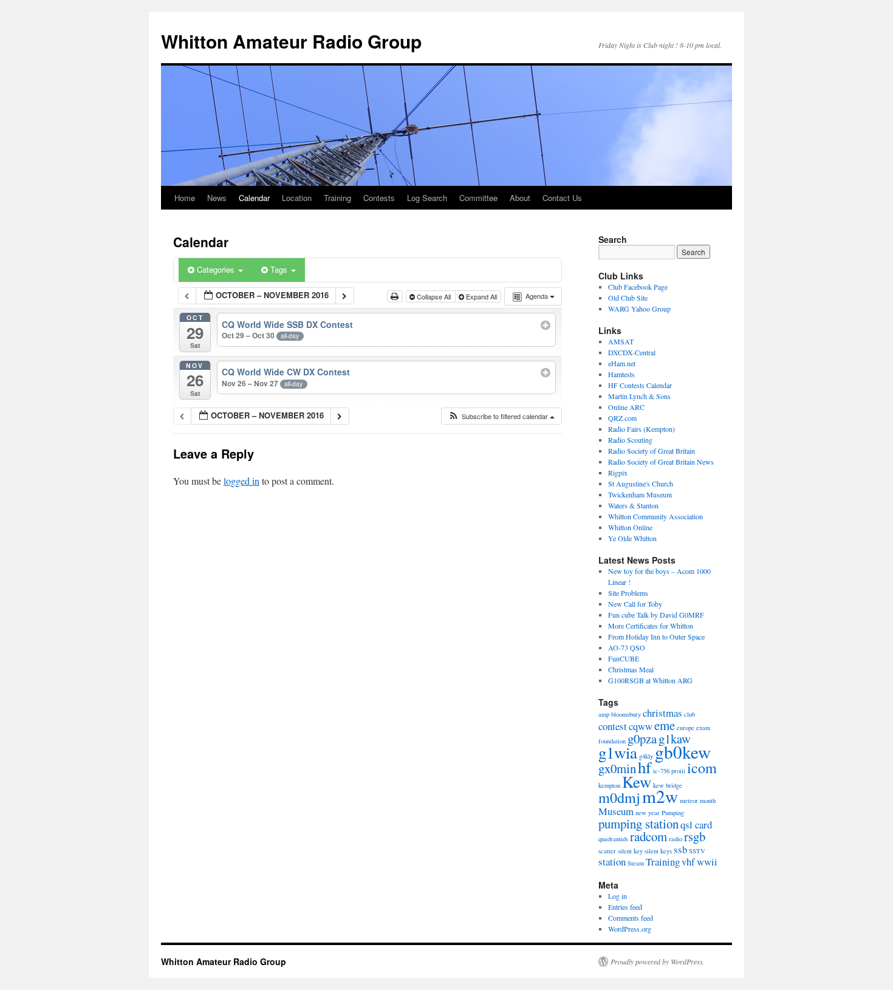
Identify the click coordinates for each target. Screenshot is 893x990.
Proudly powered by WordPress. (658, 961)
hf (644, 767)
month (708, 800)
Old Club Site (628, 297)
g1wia (617, 752)
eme (664, 725)
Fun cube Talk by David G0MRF (656, 615)
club (689, 714)
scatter (607, 851)
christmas (662, 713)
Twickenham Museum (640, 494)
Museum (616, 811)
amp (603, 714)
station (612, 862)
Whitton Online (630, 527)
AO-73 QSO (626, 647)
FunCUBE (623, 658)
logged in (241, 480)
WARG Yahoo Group (639, 308)
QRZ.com (622, 418)
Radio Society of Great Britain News (661, 461)
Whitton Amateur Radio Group (291, 41)
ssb (680, 849)
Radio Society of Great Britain (651, 451)
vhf (688, 862)
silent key (630, 851)
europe (685, 727)
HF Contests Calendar (640, 385)
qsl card (696, 824)
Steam (636, 863)
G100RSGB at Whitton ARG (650, 680)
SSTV (697, 851)
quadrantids (613, 839)
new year (647, 812)
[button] (501, 416)
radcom (648, 836)
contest (612, 726)
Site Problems (628, 593)
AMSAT (621, 341)
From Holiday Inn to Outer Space (656, 636)
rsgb (694, 836)
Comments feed (630, 918)
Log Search (427, 197)
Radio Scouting (630, 440)
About (520, 197)
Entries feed (625, 907)
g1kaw (675, 738)
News (217, 197)
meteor (689, 800)
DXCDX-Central (631, 352)
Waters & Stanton (633, 505)
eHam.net (621, 363)
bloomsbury (626, 714)
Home (184, 197)
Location (297, 197)
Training (337, 197)
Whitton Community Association (655, 516)
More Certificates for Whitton (650, 625)
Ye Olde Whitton (632, 538)
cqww (640, 726)
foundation (612, 741)
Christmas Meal (631, 669)
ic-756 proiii (669, 770)
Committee (478, 197)
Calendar (254, 197)
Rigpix (618, 472)
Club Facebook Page (638, 287)
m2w (660, 796)
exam (703, 727)
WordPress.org (629, 929)
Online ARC (626, 407)
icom (702, 767)
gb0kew (683, 751)
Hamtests (621, 374)
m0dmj (619, 797)
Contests (379, 197)
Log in (617, 896)
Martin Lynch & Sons (639, 396)
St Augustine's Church (640, 483)
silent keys (658, 851)
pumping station (638, 823)
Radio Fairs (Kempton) (641, 429)
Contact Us (562, 197)
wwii (707, 862)
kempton (609, 785)
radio (675, 839)
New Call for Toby (635, 604)
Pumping (673, 812)
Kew (636, 782)
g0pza (642, 738)
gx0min (617, 768)
